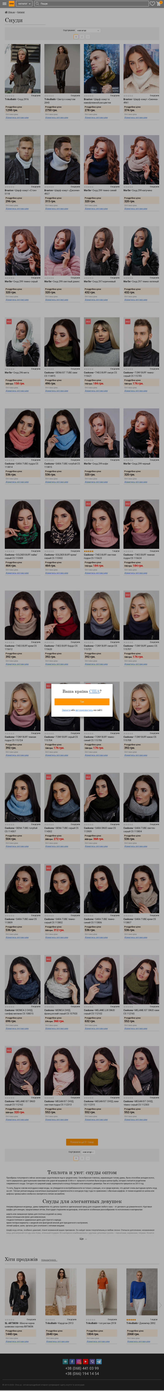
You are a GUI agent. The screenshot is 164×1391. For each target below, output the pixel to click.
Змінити (66, 710)
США (94, 691)
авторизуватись (84, 710)
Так (82, 701)
